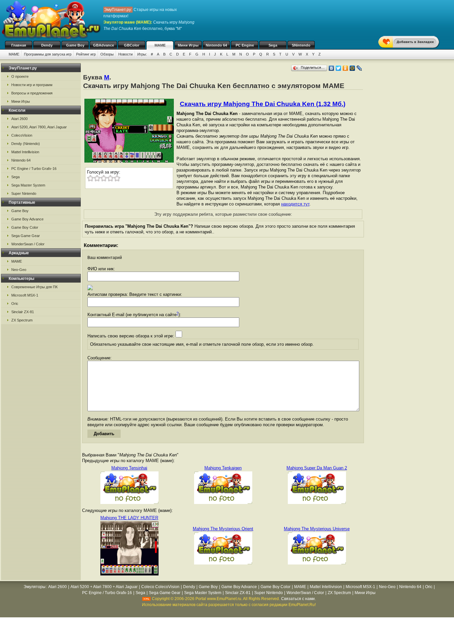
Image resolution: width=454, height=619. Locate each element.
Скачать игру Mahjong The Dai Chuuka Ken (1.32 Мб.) (262, 103)
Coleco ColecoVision (160, 586)
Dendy (47, 45)
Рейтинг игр (86, 54)
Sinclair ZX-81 (22, 312)
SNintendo (301, 45)
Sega (273, 45)
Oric (14, 304)
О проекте (20, 76)
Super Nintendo (23, 193)
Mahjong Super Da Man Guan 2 (316, 467)
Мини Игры (188, 45)
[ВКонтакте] (331, 68)
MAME (160, 45)
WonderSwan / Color (28, 244)
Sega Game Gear (25, 236)
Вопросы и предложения (32, 93)
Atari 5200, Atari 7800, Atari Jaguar (39, 127)
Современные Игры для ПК (34, 287)
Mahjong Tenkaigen (223, 467)
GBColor (131, 45)
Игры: (142, 54)
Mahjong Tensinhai (129, 467)
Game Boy (75, 45)
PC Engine (245, 45)
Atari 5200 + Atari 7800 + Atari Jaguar (104, 586)
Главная (18, 45)
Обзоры (107, 54)
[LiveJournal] (359, 68)
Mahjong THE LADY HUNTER (129, 517)
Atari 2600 (19, 119)
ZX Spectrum (22, 320)
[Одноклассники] (345, 68)
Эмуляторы (35, 586)
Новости (125, 54)
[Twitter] (338, 68)
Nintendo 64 (216, 45)
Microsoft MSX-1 (24, 295)
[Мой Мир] (352, 68)
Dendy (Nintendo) (25, 144)
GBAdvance (103, 45)
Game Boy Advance (27, 219)
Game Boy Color (24, 227)
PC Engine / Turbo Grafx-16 (34, 169)
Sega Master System (28, 185)
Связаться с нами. (298, 598)
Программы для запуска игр (47, 54)
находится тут (295, 203)
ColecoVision (21, 135)
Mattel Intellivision (25, 152)
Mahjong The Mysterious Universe (317, 528)
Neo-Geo (18, 270)
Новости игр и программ (32, 85)
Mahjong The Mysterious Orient (223, 528)
